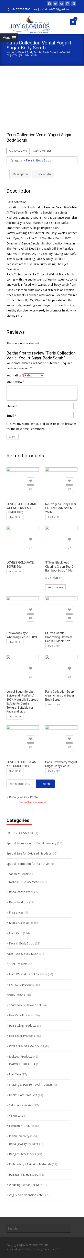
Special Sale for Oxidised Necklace (29, 853)
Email (11, 415)
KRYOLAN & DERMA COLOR (25, 1046)
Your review (15, 382)
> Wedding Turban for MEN (25, 1185)
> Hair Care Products (20, 1015)
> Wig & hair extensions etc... (25, 1195)
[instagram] (67, 4)
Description (20, 174)
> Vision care (15, 1115)
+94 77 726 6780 (20, 9)
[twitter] (55, 4)
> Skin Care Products (20, 984)
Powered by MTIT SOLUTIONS (24, 1249)
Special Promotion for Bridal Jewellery (31, 843)
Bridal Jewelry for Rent (23, 1144)
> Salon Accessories (20, 1105)
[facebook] (49, 4)
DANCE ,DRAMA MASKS (25, 882)
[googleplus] (73, 4)
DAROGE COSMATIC (20, 833)
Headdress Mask (18, 874)
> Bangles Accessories (21, 1154)
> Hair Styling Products (21, 1025)
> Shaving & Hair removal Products (30, 1084)
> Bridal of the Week (20, 892)
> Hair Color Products (21, 1036)
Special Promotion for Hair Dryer (28, 864)
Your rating (15, 375)
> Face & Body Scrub (28, 52)
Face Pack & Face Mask (22, 954)
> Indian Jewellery (18, 1136)
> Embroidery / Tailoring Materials (29, 1164)
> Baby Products (17, 902)
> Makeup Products (19, 1056)
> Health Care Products (22, 1095)
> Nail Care (14, 1074)
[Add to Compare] (30, 489)
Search (45, 784)
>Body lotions (16, 995)
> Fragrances (15, 912)
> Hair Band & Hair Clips (22, 1174)
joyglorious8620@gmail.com (54, 9)
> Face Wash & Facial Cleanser (27, 974)
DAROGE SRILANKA (22, 1064)
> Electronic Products (20, 1126)
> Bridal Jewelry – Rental (22, 797)
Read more (15, 517)
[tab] (20, 174)
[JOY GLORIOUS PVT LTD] (27, 23)
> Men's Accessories (20, 923)
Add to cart (55, 587)
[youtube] (61, 4)
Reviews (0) (43, 174)
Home (10, 52)
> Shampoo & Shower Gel (24, 1005)
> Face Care (14, 933)
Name (12, 406)
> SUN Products (17, 964)
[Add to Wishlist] (30, 481)
